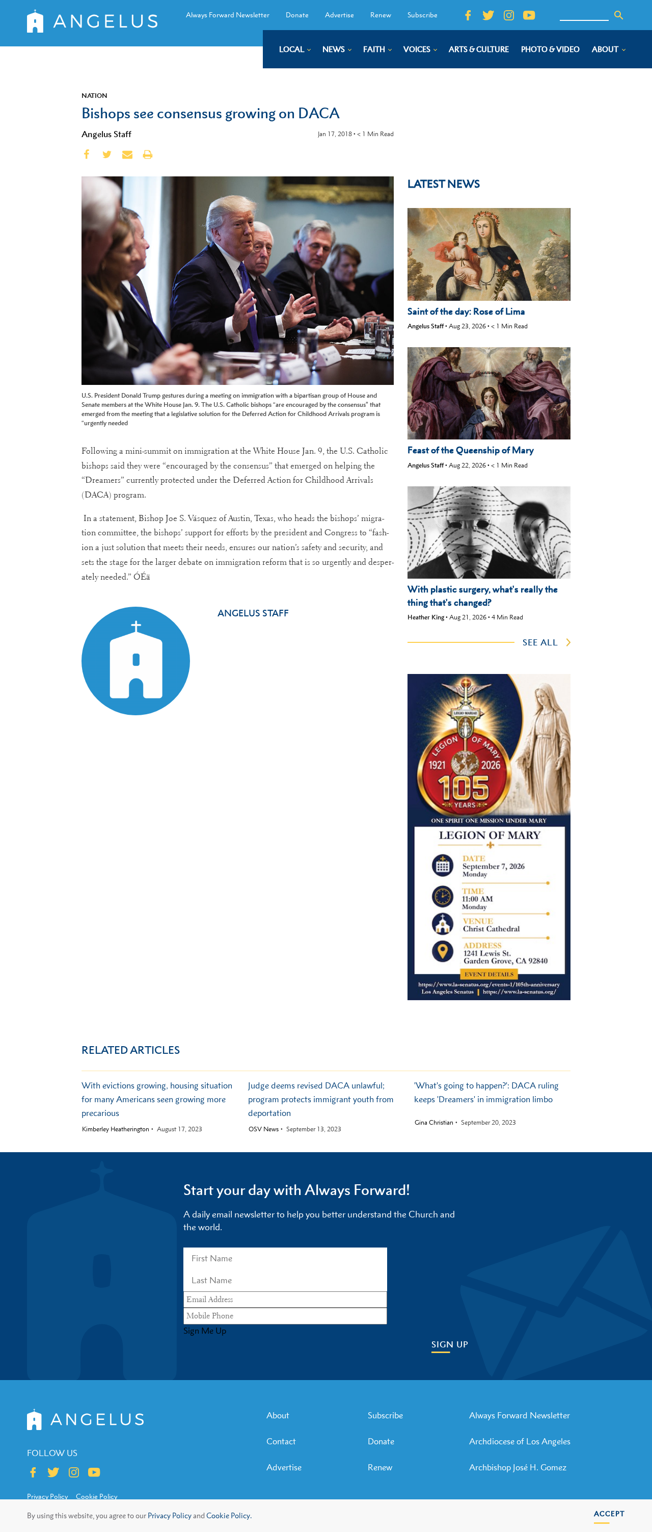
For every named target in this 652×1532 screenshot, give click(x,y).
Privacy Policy (170, 1515)
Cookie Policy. (229, 1515)
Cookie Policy (96, 1496)
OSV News (264, 1129)
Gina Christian (434, 1123)
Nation (94, 95)
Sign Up (450, 1344)
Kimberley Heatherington (115, 1129)
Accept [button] (609, 1513)
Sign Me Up (204, 1330)
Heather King (426, 617)
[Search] (619, 15)
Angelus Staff (106, 134)
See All (540, 642)
